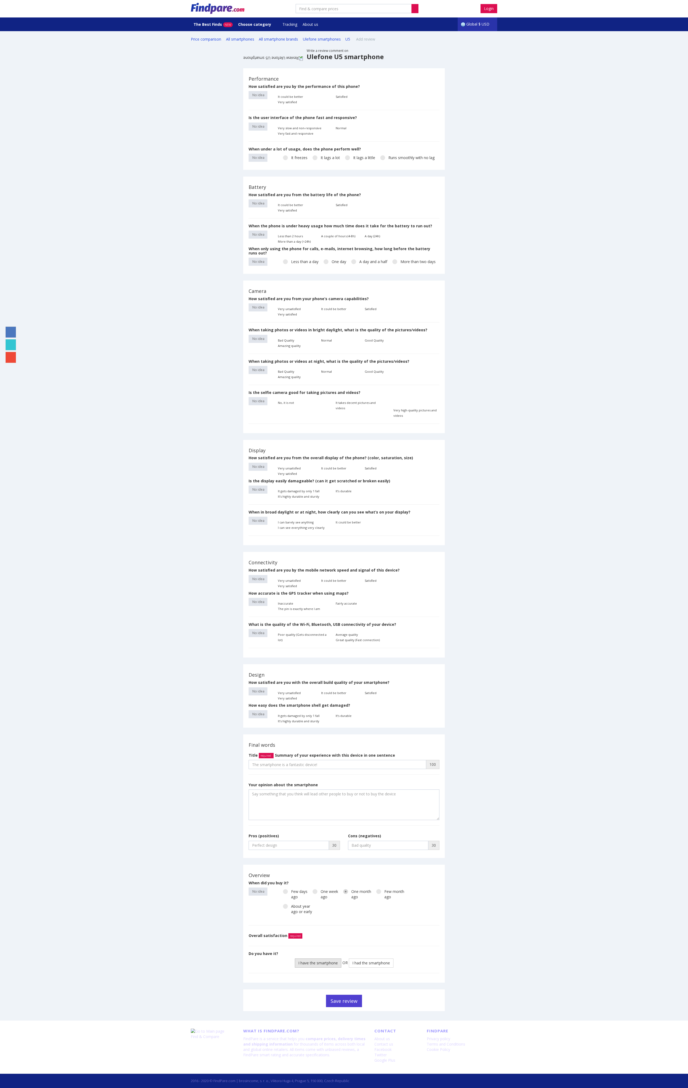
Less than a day (304, 261)
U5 (348, 39)
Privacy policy (438, 1038)
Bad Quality (286, 340)
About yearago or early (301, 909)
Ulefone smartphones (322, 39)
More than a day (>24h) (294, 241)
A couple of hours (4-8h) (338, 236)
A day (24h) (372, 236)
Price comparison (206, 39)
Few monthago (394, 894)
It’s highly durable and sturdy (298, 496)
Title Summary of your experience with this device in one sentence (322, 755)
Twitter (380, 1054)
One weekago (329, 894)
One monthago (361, 894)
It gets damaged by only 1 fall (299, 491)
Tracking (289, 24)
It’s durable (344, 491)
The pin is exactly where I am (299, 609)
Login (489, 8)
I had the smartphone (371, 962)
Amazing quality (289, 346)
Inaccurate (285, 603)
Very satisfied (287, 102)
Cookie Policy (438, 1049)
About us (310, 24)
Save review (344, 1001)
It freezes (299, 157)
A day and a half (373, 261)
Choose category (255, 24)
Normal (341, 128)
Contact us (383, 1044)
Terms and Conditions (446, 1044)
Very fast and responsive (295, 133)
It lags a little (364, 157)
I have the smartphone (318, 962)
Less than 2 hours (290, 236)
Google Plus (384, 1060)
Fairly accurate (346, 603)
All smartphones (240, 39)
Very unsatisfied (289, 309)
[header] (414, 8)
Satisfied (341, 97)
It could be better (290, 97)
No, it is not (286, 403)
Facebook (383, 1049)
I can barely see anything (296, 522)
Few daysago (299, 894)
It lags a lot (330, 157)
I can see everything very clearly (301, 528)
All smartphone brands (278, 39)
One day (339, 261)
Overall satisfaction (275, 935)
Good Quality (374, 340)
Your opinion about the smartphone (283, 785)
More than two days (418, 261)
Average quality (347, 635)
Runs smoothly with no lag (411, 157)
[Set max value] (435, 96)
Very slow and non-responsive (299, 128)
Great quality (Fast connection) (358, 640)
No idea (258, 95)
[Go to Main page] (213, 1031)
